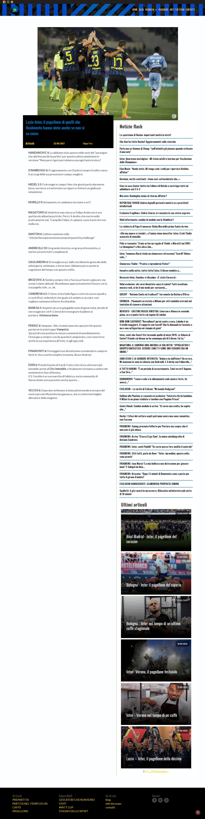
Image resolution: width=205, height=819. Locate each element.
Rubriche (149, 9)
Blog (141, 9)
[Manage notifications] (198, 812)
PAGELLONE (20, 811)
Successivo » (162, 771)
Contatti (190, 9)
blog (108, 799)
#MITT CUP (66, 807)
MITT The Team (177, 9)
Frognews (163, 9)
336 (153, 771)
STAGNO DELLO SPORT (73, 811)
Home (134, 9)
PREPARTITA (20, 799)
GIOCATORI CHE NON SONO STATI (77, 801)
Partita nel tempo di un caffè (29, 805)
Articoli (30, 143)
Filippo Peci (87, 143)
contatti (110, 807)
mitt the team (113, 803)
